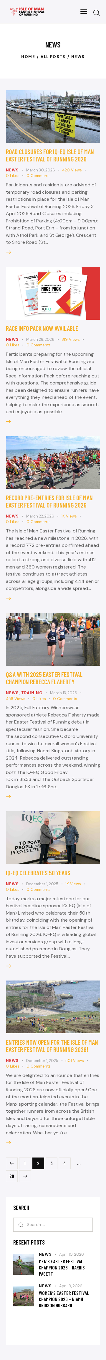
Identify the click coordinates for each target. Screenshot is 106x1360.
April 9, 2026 (70, 1286)
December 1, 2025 (42, 883)
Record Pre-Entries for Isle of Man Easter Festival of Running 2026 (49, 501)
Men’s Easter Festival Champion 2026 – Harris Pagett (62, 1267)
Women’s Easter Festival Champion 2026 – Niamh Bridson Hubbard (64, 1299)
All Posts (53, 56)
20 (13, 1174)
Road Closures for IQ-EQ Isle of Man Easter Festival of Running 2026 (50, 155)
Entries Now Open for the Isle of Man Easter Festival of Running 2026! (52, 1045)
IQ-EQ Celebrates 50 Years (38, 872)
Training (32, 692)
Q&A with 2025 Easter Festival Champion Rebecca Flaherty (44, 677)
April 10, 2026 (71, 1254)
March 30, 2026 (40, 170)
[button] (83, 11)
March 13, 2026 (63, 692)
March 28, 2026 (40, 339)
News (12, 170)
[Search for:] (53, 1224)
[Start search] (96, 12)
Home (28, 56)
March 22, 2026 (40, 516)
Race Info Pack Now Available (42, 328)
